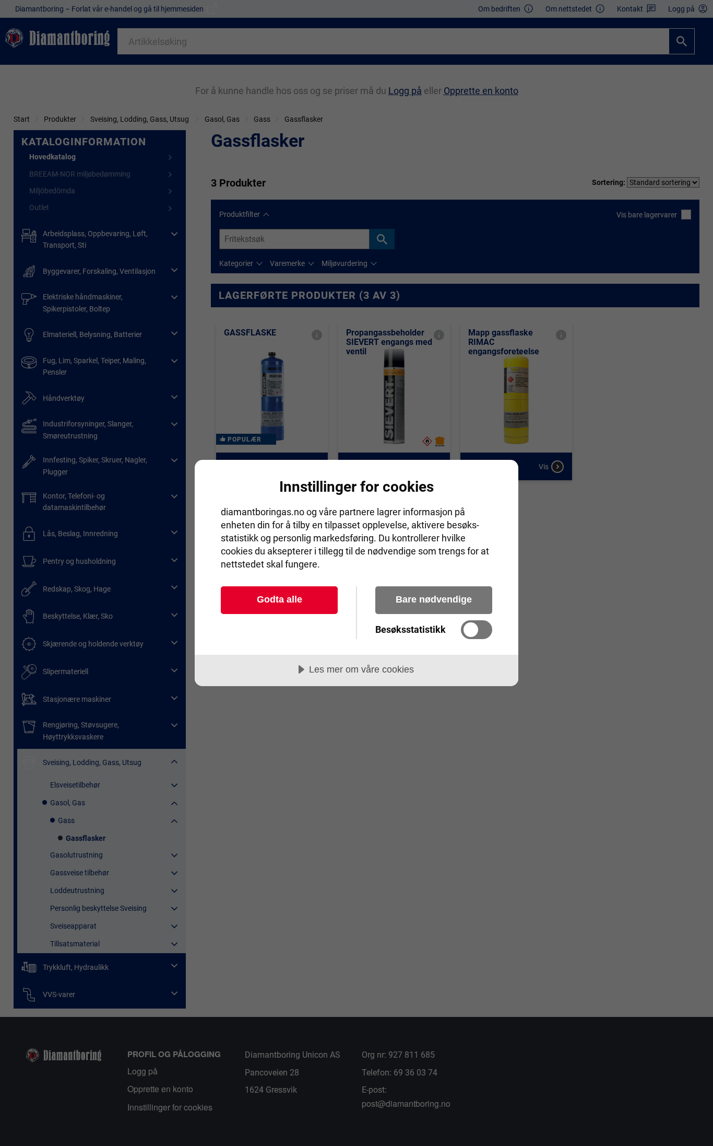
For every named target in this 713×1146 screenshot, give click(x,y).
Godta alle (279, 599)
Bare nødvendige (434, 599)
